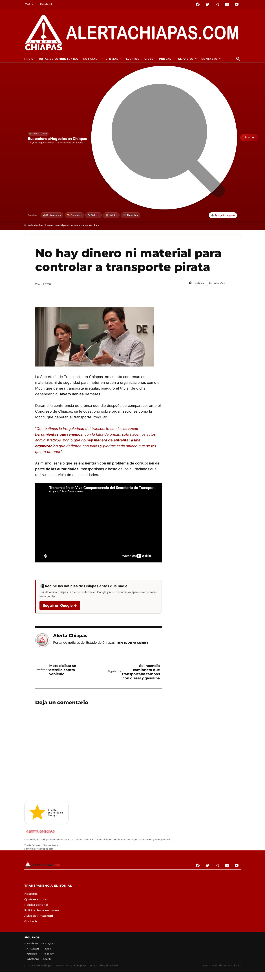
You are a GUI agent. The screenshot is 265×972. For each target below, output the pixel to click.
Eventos (132, 59)
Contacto (209, 59)
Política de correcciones (41, 910)
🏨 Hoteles (111, 215)
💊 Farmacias (74, 215)
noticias (90, 59)
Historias (110, 59)
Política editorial (36, 904)
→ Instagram (48, 943)
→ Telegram (47, 953)
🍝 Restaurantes (52, 215)
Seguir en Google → (60, 605)
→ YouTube (30, 953)
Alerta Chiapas (70, 635)
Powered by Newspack (71, 965)
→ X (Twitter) (31, 948)
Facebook (46, 4)
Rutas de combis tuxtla (58, 59)
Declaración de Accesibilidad (222, 965)
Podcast (166, 59)
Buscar (249, 137)
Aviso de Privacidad (38, 915)
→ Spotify (46, 958)
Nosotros (30, 893)
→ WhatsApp (31, 958)
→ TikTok (46, 948)
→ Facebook (31, 943)
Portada (28, 225)
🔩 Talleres (93, 215)
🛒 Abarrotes (130, 215)
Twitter (30, 4)
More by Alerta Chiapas (132, 642)
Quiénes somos (35, 899)
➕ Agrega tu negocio (223, 215)
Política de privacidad (104, 965)
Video (149, 59)
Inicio (29, 59)
